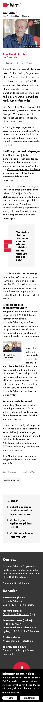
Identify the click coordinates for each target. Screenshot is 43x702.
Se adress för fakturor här (16, 614)
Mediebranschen (11, 480)
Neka (9, 697)
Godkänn (29, 697)
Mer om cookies (10, 691)
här (14, 654)
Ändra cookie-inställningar (16, 583)
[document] (21, 685)
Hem (5, 12)
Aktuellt (12, 12)
